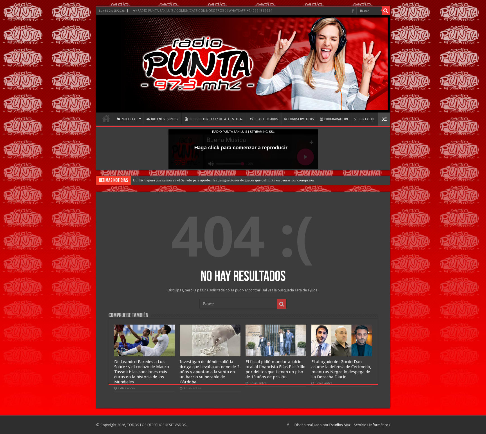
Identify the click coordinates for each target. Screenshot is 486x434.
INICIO (106, 118)
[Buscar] (386, 10)
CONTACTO (366, 119)
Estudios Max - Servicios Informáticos (359, 425)
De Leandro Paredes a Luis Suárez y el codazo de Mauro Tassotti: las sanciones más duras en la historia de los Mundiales (141, 371)
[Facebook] (352, 11)
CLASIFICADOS (266, 119)
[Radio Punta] (243, 64)
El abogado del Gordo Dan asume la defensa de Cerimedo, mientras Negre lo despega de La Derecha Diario (341, 369)
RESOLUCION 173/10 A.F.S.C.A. (216, 119)
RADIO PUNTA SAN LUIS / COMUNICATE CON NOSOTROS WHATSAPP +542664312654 (204, 11)
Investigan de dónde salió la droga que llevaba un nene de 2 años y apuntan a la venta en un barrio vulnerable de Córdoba (209, 371)
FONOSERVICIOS (301, 119)
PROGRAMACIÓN (336, 119)
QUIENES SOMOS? (165, 119)
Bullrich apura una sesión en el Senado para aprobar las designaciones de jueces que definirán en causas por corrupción (223, 180)
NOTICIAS (130, 119)
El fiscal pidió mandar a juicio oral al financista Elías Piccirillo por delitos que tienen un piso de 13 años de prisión (275, 369)
